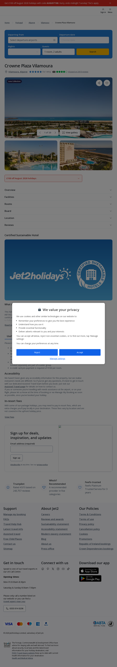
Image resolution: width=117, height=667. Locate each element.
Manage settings (57, 358)
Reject (37, 352)
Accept (80, 352)
